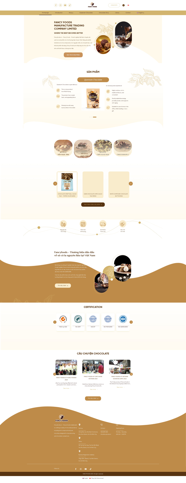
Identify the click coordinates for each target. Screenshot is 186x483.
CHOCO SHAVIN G (123, 154)
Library (117, 12)
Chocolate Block (129, 80)
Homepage (45, 12)
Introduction (58, 12)
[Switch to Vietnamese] (128, 5)
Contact (128, 12)
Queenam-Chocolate (86, 12)
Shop (70, 12)
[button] (123, 5)
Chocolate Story (104, 12)
